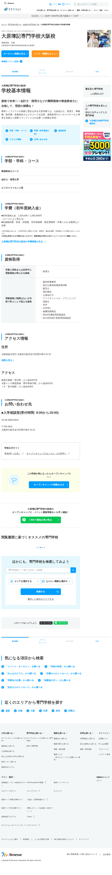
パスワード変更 (104, 754)
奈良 (58, 711)
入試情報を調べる (7, 751)
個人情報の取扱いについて (64, 839)
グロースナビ (32, 825)
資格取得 (62, 130)
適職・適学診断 (59, 749)
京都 (20, 711)
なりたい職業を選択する (57, 582)
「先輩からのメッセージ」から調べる (62, 673)
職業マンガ (67, 757)
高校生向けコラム (7, 767)
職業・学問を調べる (83, 10)
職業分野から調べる (61, 744)
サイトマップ (84, 839)
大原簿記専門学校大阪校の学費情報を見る (22, 241)
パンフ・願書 (45, 54)
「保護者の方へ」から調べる (56, 680)
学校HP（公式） (12, 453)
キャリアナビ (32, 791)
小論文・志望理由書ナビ (36, 800)
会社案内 (107, 854)
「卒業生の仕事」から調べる (19, 680)
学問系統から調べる (87, 739)
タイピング (58, 791)
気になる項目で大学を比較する (12, 756)
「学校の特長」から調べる (62, 666)
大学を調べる (40, 10)
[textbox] (40, 570)
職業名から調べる (60, 739)
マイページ (103, 733)
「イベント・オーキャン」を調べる (22, 666)
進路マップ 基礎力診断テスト (12, 800)
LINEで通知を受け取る (41, 520)
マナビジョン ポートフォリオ (12, 825)
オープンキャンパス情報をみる (49, 484)
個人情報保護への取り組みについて (82, 854)
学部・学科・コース (18, 130)
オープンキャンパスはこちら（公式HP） (46, 453)
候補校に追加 (10, 61)
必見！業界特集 (32, 746)
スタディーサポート (8, 791)
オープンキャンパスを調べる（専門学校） (39, 739)
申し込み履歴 (103, 744)
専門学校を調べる (53, 10)
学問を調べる (86, 733)
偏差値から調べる (7, 746)
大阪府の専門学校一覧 (31, 25)
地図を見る (6, 360)
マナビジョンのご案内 (9, 839)
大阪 (33, 711)
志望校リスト (103, 739)
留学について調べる (8, 762)
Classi (29, 817)
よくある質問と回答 (41, 839)
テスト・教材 (98, 10)
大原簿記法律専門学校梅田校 (99, 122)
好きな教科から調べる (88, 744)
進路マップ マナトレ (61, 782)
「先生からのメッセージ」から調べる (24, 687)
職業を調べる (59, 733)
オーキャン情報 (14, 54)
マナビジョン (12, 9)
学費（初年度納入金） (41, 132)
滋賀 (7, 711)
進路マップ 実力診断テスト (11, 808)
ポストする (47, 623)
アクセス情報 (15, 139)
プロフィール (103, 749)
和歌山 (71, 711)
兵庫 (45, 711)
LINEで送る (62, 623)
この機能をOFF (97, 93)
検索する (40, 591)
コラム (106, 10)
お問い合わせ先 (40, 139)
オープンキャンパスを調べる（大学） (13, 739)
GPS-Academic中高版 (35, 782)
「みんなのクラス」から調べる (20, 673)
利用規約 (26, 839)
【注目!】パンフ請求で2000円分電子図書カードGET (55, 16)
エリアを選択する (23, 581)
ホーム (3, 25)
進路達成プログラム (8, 817)
